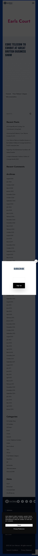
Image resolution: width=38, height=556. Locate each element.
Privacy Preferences (19, 529)
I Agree (19, 525)
